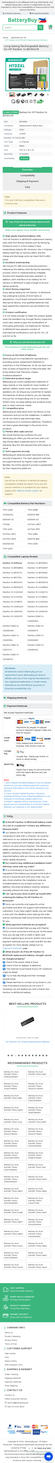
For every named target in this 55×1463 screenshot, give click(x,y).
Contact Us (10, 1395)
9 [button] (36, 1055)
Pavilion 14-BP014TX (12, 582)
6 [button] (26, 1055)
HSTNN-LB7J (9, 534)
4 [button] (19, 1055)
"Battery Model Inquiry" (28, 491)
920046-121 (8, 519)
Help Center (10, 1353)
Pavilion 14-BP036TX (13, 587)
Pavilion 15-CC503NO (38, 602)
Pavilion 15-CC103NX (12, 597)
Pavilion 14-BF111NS (12, 577)
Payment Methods (13, 1382)
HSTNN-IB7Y (34, 529)
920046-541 (8, 544)
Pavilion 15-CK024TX (12, 616)
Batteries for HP (18, 37)
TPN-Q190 (33, 544)
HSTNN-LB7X (9, 539)
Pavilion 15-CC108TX (12, 602)
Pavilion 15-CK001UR (38, 611)
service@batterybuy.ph (17, 1403)
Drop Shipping (11, 1386)
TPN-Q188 (33, 510)
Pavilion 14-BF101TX (12, 572)
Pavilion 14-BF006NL (38, 563)
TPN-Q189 (33, 534)
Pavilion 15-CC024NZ (13, 592)
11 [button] (43, 1055)
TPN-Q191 (7, 529)
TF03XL (6, 524)
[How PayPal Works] (40, 1432)
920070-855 (33, 514)
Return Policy (11, 1361)
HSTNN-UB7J (34, 524)
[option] (27, 74)
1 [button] (8, 1055)
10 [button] (39, 1055)
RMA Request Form (14, 1365)
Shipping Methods (13, 1378)
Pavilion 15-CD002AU (13, 606)
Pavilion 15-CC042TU (38, 592)
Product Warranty (13, 1336)
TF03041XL (8, 514)
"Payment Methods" (12, 948)
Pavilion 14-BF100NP (38, 568)
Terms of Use (11, 1344)
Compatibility (27, 175)
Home (5, 37)
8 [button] (33, 1055)
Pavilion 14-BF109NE (38, 572)
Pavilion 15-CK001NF (13, 611)
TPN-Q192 (8, 548)
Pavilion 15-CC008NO (38, 587)
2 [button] (12, 1055)
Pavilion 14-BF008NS (13, 568)
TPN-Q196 (8, 510)
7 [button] (29, 1055)
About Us (9, 1332)
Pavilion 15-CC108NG (38, 597)
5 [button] (22, 1055)
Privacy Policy (11, 1340)
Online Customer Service (16, 1399)
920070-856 (33, 539)
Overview (27, 169)
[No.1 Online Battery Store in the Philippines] (27, 23)
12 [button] (46, 1055)
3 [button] (15, 1055)
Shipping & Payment (27, 181)
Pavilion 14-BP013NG (38, 577)
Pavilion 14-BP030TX (38, 582)
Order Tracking (11, 1374)
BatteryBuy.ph (31, 1441)
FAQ (27, 187)
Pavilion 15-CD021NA (38, 606)
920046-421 (33, 519)
